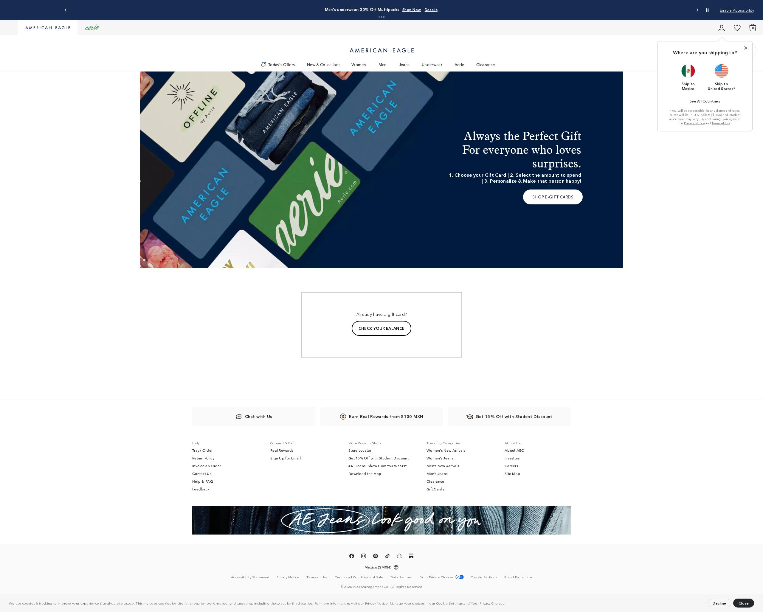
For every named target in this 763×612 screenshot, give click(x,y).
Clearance (485, 64)
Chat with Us (258, 416)
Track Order (202, 450)
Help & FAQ (202, 481)
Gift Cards (435, 489)
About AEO (515, 450)
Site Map (512, 473)
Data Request (401, 576)
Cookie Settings (449, 603)
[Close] (745, 47)
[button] (506, 604)
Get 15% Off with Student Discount (378, 458)
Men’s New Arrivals (443, 465)
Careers (511, 465)
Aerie (459, 64)
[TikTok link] (387, 556)
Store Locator (359, 450)
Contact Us (201, 473)
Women (358, 64)
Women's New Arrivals (446, 450)
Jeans (404, 64)
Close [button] (744, 602)
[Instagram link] (363, 556)
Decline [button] (719, 602)
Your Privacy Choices (487, 603)
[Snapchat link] (399, 556)
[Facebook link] (351, 556)
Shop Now (411, 9)
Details (431, 9)
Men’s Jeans (437, 473)
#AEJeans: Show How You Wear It (377, 465)
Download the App (365, 473)
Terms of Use (721, 123)
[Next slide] (697, 10)
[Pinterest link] (375, 556)
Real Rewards (282, 450)
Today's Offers (281, 64)
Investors (512, 458)
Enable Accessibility (737, 10)
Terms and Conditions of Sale (359, 576)
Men (383, 64)
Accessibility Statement (250, 576)
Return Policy (203, 458)
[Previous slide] (66, 10)
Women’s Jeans (440, 458)
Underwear (432, 64)
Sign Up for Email (285, 458)
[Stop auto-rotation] (707, 10)
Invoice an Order (206, 465)
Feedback (200, 489)
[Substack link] (411, 556)
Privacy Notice (376, 603)
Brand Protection (518, 576)
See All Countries (705, 100)
